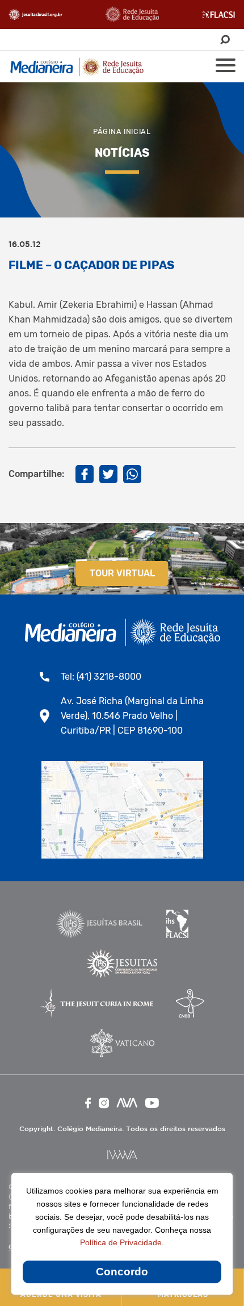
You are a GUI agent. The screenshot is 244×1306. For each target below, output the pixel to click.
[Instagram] (104, 1103)
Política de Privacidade (121, 1242)
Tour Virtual (122, 573)
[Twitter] (108, 474)
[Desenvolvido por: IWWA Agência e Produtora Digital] (122, 1155)
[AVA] (127, 1103)
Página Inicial (122, 131)
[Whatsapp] (132, 474)
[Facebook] (84, 474)
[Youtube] (152, 1103)
